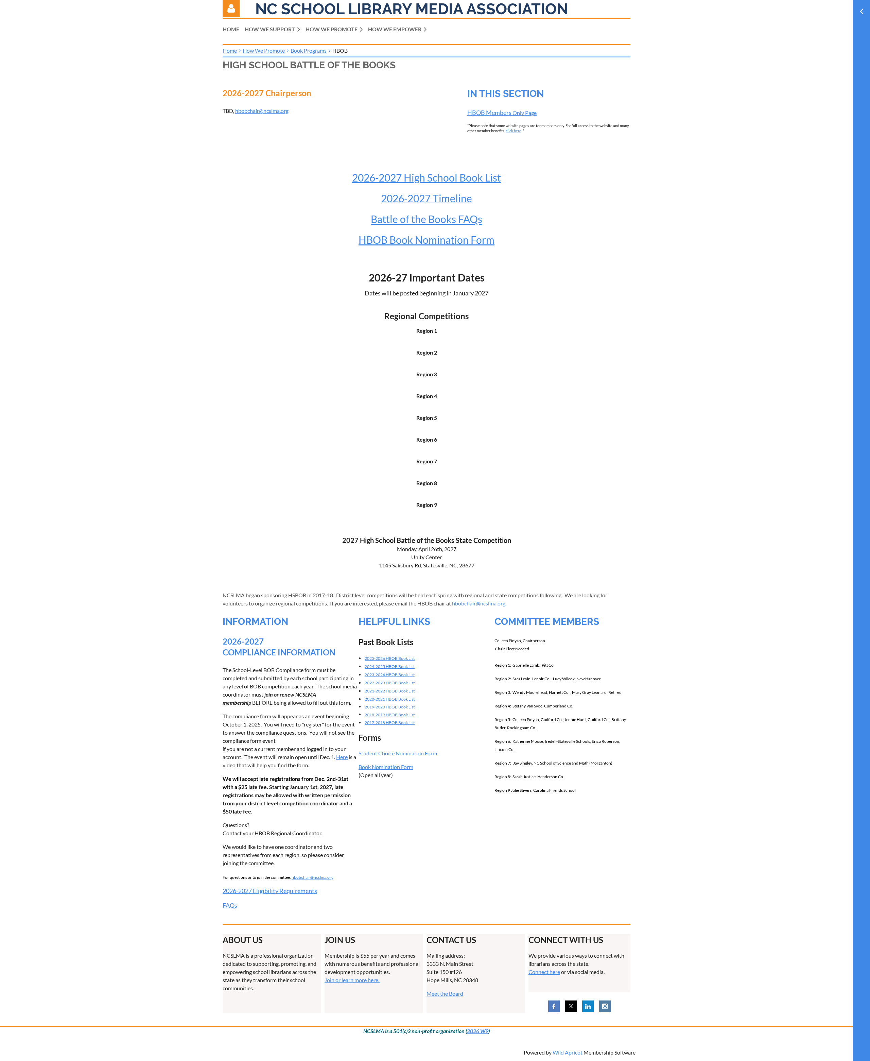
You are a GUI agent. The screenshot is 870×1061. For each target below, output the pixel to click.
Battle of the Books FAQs (426, 219)
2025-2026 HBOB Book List (390, 658)
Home (230, 50)
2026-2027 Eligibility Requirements (270, 890)
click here (513, 131)
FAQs (230, 905)
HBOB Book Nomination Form (426, 240)
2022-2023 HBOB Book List (390, 682)
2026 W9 (477, 1031)
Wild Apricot (567, 1052)
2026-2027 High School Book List (426, 177)
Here (342, 757)
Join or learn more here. (352, 980)
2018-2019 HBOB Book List (390, 714)
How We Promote (264, 50)
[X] (571, 1006)
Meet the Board (445, 993)
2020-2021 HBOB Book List (390, 699)
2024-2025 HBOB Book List (390, 666)
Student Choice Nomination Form (398, 753)
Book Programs (309, 50)
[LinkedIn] (588, 1006)
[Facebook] (554, 1006)
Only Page (502, 112)
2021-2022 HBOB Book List (390, 691)
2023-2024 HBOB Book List (390, 674)
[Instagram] (605, 1006)
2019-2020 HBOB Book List (390, 706)
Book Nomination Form (386, 767)
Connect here (544, 972)
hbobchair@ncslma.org (262, 110)
